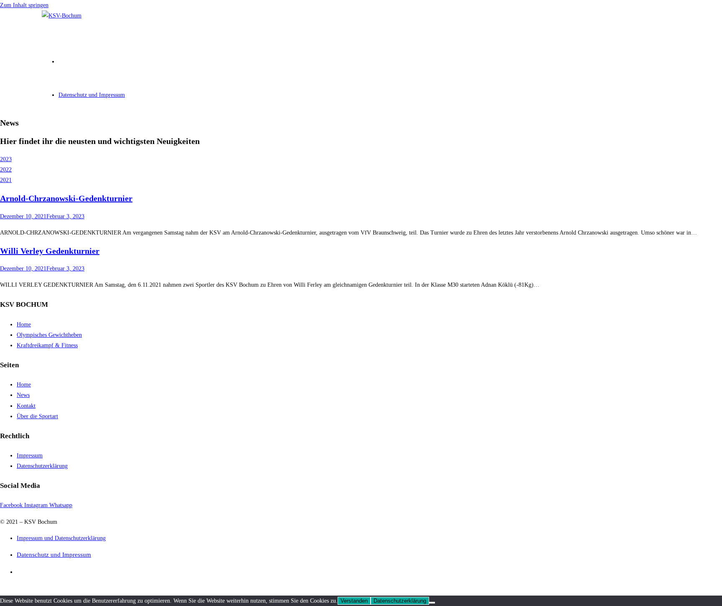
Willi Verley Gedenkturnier (49, 250)
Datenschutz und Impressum (54, 554)
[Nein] (432, 602)
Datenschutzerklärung (400, 601)
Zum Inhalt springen (24, 5)
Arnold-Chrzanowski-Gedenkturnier (66, 198)
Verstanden (354, 601)
